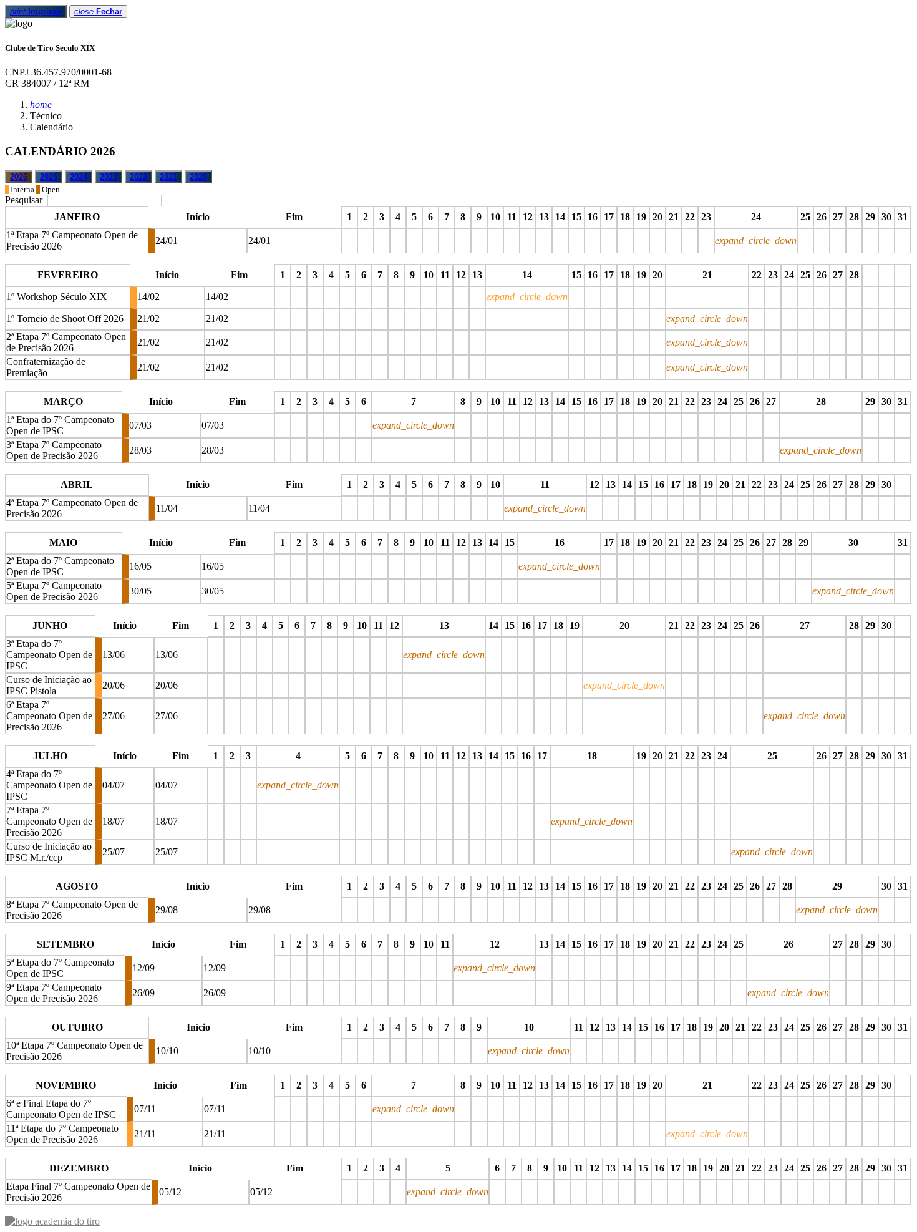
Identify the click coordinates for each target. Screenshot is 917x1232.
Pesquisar (25, 200)
